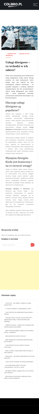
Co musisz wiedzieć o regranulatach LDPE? (18, 308)
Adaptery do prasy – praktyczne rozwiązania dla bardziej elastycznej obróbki (19, 326)
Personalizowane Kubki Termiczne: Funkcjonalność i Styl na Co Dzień (15, 366)
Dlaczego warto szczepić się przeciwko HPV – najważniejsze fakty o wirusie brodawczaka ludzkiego (18, 319)
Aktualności (9, 55)
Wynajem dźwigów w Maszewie (18, 189)
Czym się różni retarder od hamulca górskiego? (19, 361)
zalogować (11, 235)
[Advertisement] (19, 270)
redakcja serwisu (24, 53)
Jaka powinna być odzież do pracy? (15, 336)
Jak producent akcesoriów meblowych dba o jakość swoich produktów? (17, 377)
